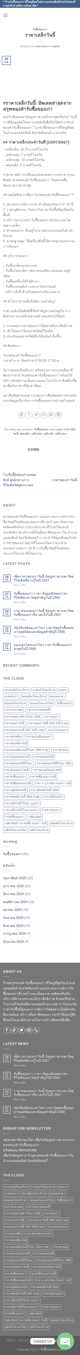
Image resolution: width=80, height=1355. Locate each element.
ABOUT (10, 1340)
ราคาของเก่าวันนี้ (64, 480)
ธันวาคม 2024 (13, 894)
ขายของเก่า (11, 696)
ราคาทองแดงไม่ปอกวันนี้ (46, 769)
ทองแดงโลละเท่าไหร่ (41, 703)
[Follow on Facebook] (6, 1030)
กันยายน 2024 (13, 918)
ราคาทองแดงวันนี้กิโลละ (18, 763)
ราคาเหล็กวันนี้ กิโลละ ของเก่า (21, 803)
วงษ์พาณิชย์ (34, 816)
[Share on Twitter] (36, 415)
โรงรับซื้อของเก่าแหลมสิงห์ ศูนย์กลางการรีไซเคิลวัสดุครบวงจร (19, 480)
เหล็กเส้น (49, 433)
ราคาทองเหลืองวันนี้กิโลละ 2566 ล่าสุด (26, 750)
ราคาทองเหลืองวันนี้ (15, 743)
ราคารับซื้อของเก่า (15, 776)
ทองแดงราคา (57, 696)
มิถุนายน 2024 (13, 941)
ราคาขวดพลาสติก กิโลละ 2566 (22, 716)
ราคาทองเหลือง (13, 736)
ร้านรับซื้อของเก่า (14, 816)
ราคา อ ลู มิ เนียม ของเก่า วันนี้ (53, 783)
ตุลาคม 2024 (12, 909)
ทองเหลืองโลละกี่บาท (34, 696)
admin (56, 46)
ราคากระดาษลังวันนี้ (38, 709)
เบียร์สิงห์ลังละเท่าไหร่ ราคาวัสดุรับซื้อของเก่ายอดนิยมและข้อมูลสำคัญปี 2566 (44, 629)
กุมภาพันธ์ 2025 (14, 878)
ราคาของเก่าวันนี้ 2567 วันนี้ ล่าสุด (24, 730)
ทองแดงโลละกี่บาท (15, 703)
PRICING (23, 1340)
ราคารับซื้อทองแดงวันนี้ (17, 783)
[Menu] (5, 15)
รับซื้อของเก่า (40, 29)
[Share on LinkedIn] (58, 415)
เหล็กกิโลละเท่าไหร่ (15, 830)
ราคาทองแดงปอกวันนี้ (17, 756)
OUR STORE (40, 1340)
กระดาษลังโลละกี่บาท (16, 689)
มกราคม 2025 (13, 886)
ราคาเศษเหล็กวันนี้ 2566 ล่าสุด (21, 796)
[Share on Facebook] (28, 415)
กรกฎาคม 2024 (14, 933)
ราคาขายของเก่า (57, 730)
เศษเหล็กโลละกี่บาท (61, 823)
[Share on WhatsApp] (21, 415)
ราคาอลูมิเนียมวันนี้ (15, 790)
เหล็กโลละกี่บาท (39, 830)
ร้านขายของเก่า (51, 810)
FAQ (40, 1343)
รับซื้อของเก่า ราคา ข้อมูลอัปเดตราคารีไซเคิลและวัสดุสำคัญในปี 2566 (41, 595)
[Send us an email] (29, 1030)
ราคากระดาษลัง (13, 709)
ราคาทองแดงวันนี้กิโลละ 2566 (53, 763)
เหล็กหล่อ (36, 433)
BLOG (53, 1340)
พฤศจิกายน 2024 (15, 902)
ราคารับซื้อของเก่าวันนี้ (43, 776)
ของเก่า (63, 689)
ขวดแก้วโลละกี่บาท (44, 689)
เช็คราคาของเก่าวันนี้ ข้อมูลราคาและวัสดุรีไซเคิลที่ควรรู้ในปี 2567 (43, 578)
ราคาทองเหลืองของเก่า (39, 736)
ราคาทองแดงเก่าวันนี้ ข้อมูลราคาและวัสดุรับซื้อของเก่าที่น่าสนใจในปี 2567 (44, 612)
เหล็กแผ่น (60, 433)
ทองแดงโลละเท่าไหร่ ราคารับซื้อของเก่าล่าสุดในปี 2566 (43, 647)
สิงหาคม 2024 (13, 926)
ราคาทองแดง (60, 750)
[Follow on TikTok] (14, 1030)
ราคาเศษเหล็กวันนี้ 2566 (44, 790)
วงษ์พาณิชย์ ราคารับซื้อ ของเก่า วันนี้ (25, 823)
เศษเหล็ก (25, 433)
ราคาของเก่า (51, 716)
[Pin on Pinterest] (51, 415)
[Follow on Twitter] (21, 1030)
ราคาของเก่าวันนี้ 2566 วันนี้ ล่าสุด (48, 723)
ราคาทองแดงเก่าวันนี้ (16, 769)
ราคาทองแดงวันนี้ (43, 756)
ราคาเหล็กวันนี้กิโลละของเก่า (21, 810)
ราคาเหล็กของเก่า (53, 796)
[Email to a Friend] (43, 415)
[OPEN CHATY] (65, 1341)
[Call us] (36, 1030)
